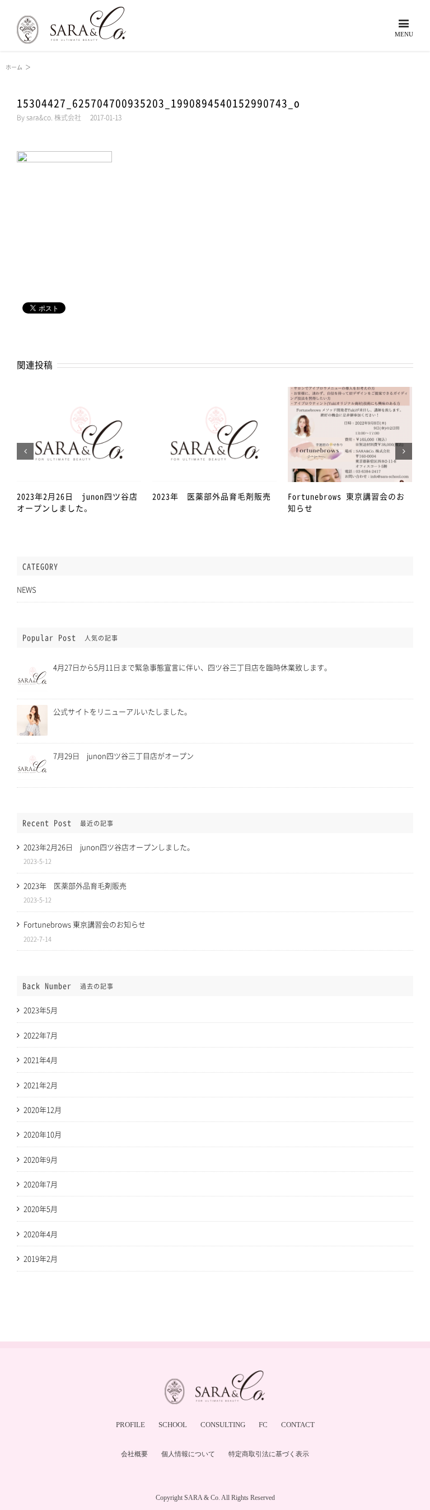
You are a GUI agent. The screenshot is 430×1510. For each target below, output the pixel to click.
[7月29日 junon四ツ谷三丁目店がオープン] (32, 754)
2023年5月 (41, 1009)
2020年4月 (41, 1233)
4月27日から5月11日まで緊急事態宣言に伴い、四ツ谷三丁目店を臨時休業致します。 (192, 667)
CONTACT (298, 1424)
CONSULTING (222, 1424)
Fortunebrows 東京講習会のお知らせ (85, 924)
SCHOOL (172, 1424)
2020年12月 (43, 1109)
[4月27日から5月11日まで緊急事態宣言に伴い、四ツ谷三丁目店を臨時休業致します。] (32, 665)
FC (263, 1424)
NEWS (26, 589)
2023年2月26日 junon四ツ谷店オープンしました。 (77, 501)
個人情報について (188, 1454)
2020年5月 (41, 1208)
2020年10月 (43, 1134)
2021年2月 (41, 1084)
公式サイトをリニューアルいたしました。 (122, 711)
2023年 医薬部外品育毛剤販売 (211, 496)
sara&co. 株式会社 (53, 118)
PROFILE (130, 1424)
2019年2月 (41, 1258)
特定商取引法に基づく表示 (268, 1454)
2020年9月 (41, 1159)
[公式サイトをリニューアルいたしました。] (32, 709)
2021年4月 (41, 1059)
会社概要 (134, 1454)
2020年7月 (41, 1184)
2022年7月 (41, 1035)
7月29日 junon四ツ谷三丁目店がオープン (123, 755)
